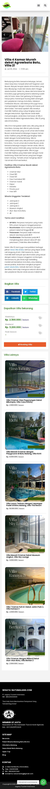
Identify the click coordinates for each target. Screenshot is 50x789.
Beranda (5, 738)
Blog (4, 755)
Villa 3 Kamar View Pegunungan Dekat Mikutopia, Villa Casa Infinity (24, 401)
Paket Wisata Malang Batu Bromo (16, 742)
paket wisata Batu (12, 267)
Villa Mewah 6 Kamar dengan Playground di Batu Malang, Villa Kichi (23, 453)
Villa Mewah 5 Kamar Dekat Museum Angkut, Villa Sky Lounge (23, 556)
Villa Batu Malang (9, 745)
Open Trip (6, 752)
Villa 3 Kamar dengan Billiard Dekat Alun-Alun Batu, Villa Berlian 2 (22, 659)
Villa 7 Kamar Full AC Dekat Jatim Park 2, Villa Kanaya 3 (25, 608)
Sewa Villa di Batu (17, 250)
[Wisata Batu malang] (6, 5)
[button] (38, 5)
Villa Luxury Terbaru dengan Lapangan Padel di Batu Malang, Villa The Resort (24, 504)
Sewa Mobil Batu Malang (12, 748)
